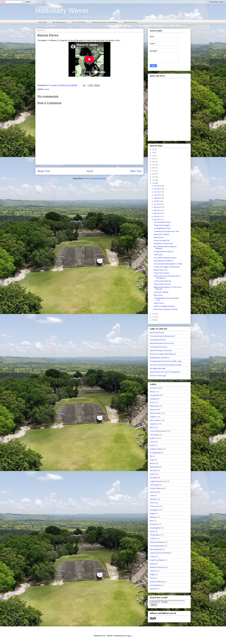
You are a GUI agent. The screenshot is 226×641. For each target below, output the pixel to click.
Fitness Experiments (157, 546)
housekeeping (155, 453)
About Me (42, 22)
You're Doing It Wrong (162, 222)
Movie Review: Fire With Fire (163, 261)
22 (153, 156)
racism (152, 442)
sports (152, 531)
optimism (153, 492)
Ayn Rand (153, 470)
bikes (152, 521)
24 (153, 152)
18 (153, 168)
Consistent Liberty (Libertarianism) (162, 336)
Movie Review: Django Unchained (165, 309)
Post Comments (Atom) (95, 178)
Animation (153, 589)
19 (153, 165)
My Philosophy (59, 22)
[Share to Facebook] (96, 85)
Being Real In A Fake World (163, 244)
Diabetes (153, 417)
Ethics (152, 428)
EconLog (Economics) (157, 340)
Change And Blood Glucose (163, 252)
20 (153, 162)
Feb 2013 (157, 216)
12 (153, 314)
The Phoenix (158, 255)
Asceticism (153, 571)
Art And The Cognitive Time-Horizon (167, 267)
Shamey (153, 564)
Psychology (154, 435)
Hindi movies (154, 506)
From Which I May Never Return (165, 258)
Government (154, 395)
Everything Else (155, 528)
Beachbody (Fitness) (157, 333)
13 (153, 183)
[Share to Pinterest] (98, 85)
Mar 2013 (157, 213)
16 (153, 174)
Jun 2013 (157, 204)
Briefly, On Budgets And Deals (164, 306)
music (46, 89)
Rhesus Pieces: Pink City (162, 284)
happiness (153, 424)
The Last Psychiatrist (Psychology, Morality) (165, 365)
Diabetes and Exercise (157, 567)
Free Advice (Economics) (158, 347)
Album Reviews (130, 22)
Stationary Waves (61, 10)
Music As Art (158, 295)
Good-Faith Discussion (158, 431)
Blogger (128, 635)
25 (153, 149)
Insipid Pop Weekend (157, 560)
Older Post (136, 171)
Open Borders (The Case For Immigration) (165, 372)
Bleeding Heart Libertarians (159, 358)
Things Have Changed (162, 225)
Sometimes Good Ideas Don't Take (166, 231)
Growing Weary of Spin (162, 228)
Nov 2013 (157, 189)
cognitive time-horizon (158, 481)
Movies (152, 463)
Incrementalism (155, 585)
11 (153, 317)
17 (153, 171)
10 (153, 320)
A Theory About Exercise (162, 281)
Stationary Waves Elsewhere (105, 22)
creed (152, 496)
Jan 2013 (157, 219)
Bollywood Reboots (157, 582)
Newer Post (43, 171)
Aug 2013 (157, 198)
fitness (152, 392)
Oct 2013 (157, 192)
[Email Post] (84, 85)
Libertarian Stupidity (161, 292)
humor (152, 503)
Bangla (152, 513)
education (153, 499)
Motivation (154, 524)
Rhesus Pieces (159, 237)
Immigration (154, 510)
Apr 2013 (157, 210)
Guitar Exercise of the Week (159, 553)
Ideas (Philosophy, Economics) (161, 350)
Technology (154, 485)
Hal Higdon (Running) (157, 368)
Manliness (153, 517)
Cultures (153, 557)
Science (152, 474)
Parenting (153, 478)
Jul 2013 (157, 201)
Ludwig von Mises (156, 449)
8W (151, 456)
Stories (152, 578)
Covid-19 (153, 539)
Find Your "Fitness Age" (158, 376)
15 (153, 177)
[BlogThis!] (91, 85)
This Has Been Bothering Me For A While (168, 264)
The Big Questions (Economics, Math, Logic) (165, 361)
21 (153, 159)
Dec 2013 (157, 186)
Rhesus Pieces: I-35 (160, 270)
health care (154, 438)
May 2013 (158, 207)
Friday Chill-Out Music (162, 273)
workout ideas (155, 413)
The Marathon (155, 535)
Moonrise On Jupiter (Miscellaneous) (163, 354)
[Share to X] (93, 85)
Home (90, 171)
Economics (154, 388)
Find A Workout (79, 22)
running (153, 399)
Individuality (154, 467)
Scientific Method (156, 488)
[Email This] (88, 85)
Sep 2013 (157, 195)
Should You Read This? (162, 241)
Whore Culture (155, 420)
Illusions (153, 410)
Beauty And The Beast (161, 234)
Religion (153, 574)
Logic (152, 460)
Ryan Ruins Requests (157, 542)
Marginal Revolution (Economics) (162, 343)
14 (153, 180)
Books (152, 445)
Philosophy (154, 406)
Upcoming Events (156, 549)
